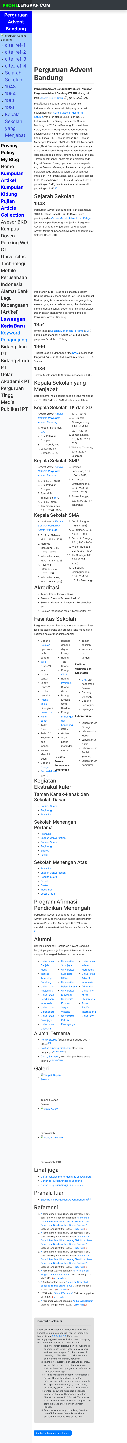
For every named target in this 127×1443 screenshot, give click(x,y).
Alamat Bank (15, 291)
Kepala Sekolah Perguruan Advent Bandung (50, 418)
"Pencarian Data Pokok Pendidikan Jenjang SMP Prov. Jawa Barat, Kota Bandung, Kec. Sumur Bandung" (66, 1240)
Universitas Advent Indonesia (88, 978)
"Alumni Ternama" (63, 1293)
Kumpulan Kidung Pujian (12, 194)
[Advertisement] (16, 462)
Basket (45, 850)
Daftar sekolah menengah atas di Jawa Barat (66, 1176)
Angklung (46, 810)
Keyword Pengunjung (14, 336)
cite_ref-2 (15, 52)
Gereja (44, 767)
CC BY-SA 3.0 (59, 1336)
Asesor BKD (14, 222)
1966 (10, 100)
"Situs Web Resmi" (82, 1301)
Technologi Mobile (13, 267)
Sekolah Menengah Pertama (66, 330)
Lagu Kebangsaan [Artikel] (14, 305)
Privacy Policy (9, 149)
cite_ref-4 (15, 66)
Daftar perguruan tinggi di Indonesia (62, 1185)
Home (16, 166)
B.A (43, 431)
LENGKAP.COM (17, 5)
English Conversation (53, 837)
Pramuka (66, 682)
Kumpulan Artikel (12, 177)
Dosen (8, 236)
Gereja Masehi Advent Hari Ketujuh (71, 218)
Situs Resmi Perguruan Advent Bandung (64, 1199)
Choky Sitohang (50, 1056)
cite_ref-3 (15, 59)
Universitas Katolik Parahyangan (68, 1020)
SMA (75, 352)
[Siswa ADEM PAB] (52, 1137)
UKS (84, 679)
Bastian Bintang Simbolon (56, 1048)
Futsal (44, 854)
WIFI (43, 661)
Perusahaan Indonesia (14, 281)
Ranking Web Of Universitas (15, 249)
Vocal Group (48, 893)
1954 (10, 93)
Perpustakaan (49, 771)
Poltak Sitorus (49, 1039)
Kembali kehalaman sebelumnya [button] (53, 1433)
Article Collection (12, 211)
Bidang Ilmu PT (14, 350)
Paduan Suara (49, 806)
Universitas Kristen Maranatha (88, 965)
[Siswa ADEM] (49, 1108)
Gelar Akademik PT (15, 378)
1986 (10, 107)
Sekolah (45, 644)
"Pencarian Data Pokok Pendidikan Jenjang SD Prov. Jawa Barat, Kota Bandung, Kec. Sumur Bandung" (65, 1221)
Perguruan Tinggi (12, 391)
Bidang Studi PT (15, 364)
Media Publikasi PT (14, 405)
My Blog (10, 159)
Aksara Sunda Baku (51, 98)
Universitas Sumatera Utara (67, 974)
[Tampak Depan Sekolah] (53, 1077)
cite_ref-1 (15, 45)
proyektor (46, 712)
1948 (10, 86)
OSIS (64, 674)
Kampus (10, 229)
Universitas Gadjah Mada (47, 965)
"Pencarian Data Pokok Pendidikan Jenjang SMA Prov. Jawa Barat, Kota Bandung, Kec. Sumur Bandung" (66, 1259)
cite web (79, 1229)
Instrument (47, 889)
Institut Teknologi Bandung (46, 978)
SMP (87, 330)
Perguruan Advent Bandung (16, 22)
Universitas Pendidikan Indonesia (47, 999)
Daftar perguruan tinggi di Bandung (61, 1180)
